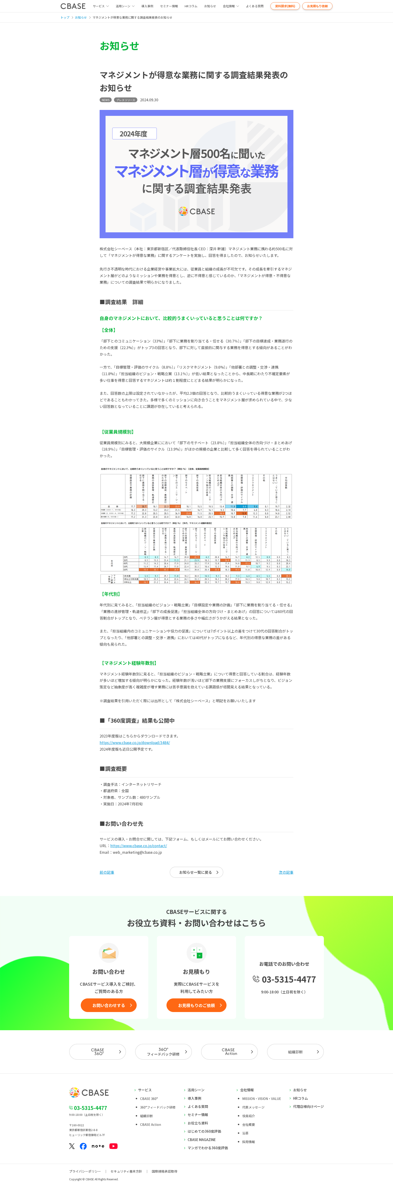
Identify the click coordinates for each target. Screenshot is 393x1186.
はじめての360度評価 (204, 1131)
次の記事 (286, 872)
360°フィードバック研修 (158, 1107)
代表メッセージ (253, 1107)
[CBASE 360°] (97, 1052)
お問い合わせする (108, 1005)
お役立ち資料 (198, 1123)
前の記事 (107, 872)
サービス (145, 1089)
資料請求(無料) (285, 6)
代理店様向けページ (308, 1106)
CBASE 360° (149, 1098)
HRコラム (191, 6)
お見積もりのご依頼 (196, 1005)
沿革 (245, 1133)
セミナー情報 (169, 6)
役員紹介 (248, 1116)
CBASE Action (150, 1124)
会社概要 (248, 1124)
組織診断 (295, 1051)
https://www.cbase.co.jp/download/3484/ (135, 742)
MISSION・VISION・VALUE (261, 1098)
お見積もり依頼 (317, 6)
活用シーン (123, 6)
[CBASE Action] (229, 1052)
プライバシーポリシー (85, 1171)
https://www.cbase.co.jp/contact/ (138, 845)
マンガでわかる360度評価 (208, 1147)
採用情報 (248, 1141)
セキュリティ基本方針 (126, 1171)
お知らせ (210, 6)
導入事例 (147, 6)
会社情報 (229, 6)
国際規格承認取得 (164, 1171)
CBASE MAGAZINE (202, 1139)
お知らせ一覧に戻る (195, 872)
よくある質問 (255, 6)
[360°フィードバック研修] (163, 1052)
